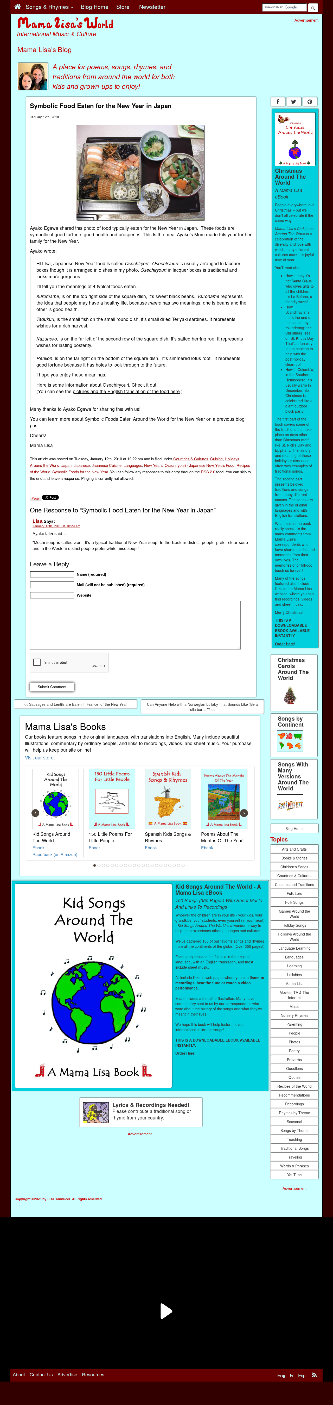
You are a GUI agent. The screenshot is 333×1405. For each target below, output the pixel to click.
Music (294, 1006)
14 (152, 865)
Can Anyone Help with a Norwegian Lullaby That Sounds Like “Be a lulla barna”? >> (202, 707)
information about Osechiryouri (97, 384)
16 (161, 865)
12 (143, 865)
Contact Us (41, 1374)
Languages (133, 465)
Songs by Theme (294, 1130)
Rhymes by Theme (294, 1112)
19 (174, 865)
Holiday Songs (294, 925)
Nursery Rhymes (294, 1015)
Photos (294, 1041)
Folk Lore (294, 893)
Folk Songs (294, 902)
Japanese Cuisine (106, 465)
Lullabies (294, 974)
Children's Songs (294, 866)
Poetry (294, 1050)
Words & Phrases (294, 1165)
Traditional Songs (294, 1148)
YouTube (294, 1174)
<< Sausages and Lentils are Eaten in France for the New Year (75, 704)
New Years (153, 465)
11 (139, 865)
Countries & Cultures (190, 458)
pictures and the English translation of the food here (126, 391)
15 (156, 865)
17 (165, 865)
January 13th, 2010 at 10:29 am (56, 526)
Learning (294, 965)
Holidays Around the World (294, 936)
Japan (66, 465)
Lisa (38, 521)
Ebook (38, 847)
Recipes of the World (294, 1086)
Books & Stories (294, 858)
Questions (294, 1068)
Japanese (82, 465)
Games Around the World (294, 913)
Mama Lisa (294, 983)
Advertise (67, 1374)
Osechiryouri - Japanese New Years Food (199, 465)
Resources (93, 1374)
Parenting (294, 1024)
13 (147, 865)
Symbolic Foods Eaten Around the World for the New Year (145, 419)
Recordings (294, 1103)
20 (178, 865)
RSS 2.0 (208, 471)
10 (134, 865)
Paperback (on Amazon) (55, 854)
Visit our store (39, 757)
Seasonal (294, 1121)
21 (183, 865)
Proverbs (294, 1059)
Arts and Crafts (294, 849)
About (19, 1374)
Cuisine (216, 458)
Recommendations (294, 1095)
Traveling (294, 1157)
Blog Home (294, 828)
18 (170, 865)
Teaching (294, 1139)
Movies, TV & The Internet (294, 995)
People (294, 1033)
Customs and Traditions (294, 884)
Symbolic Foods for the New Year (80, 471)
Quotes (294, 1077)
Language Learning (294, 948)
